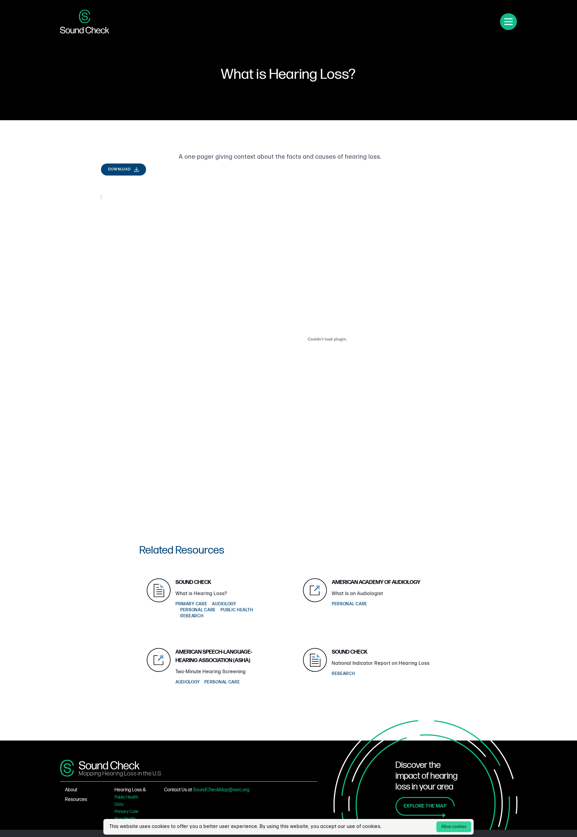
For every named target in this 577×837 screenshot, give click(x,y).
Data (119, 804)
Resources (76, 799)
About (71, 790)
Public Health (126, 797)
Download (119, 169)
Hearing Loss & (130, 790)
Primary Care (126, 811)
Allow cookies (453, 826)
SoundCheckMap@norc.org (221, 790)
